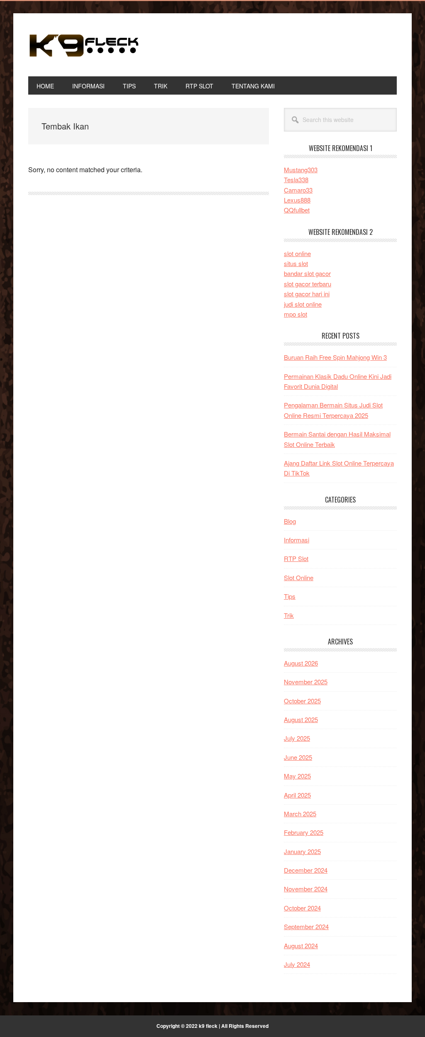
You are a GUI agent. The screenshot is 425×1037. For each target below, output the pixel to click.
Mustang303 (301, 169)
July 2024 (297, 964)
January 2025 (302, 851)
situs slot (296, 263)
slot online (297, 253)
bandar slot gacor (307, 273)
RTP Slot (296, 558)
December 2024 (305, 870)
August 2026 (301, 663)
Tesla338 (296, 179)
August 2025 (301, 719)
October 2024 (302, 907)
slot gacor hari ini (307, 293)
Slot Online (298, 577)
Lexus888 (297, 199)
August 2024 (301, 945)
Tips (290, 596)
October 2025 (302, 700)
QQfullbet (297, 209)
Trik (289, 615)
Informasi (296, 539)
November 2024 (305, 888)
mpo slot (295, 314)
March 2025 (300, 813)
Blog (290, 521)
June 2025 (298, 757)
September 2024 (306, 926)
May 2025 (297, 775)
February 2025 (303, 832)
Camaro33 (298, 189)
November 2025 (305, 681)
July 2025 (297, 738)
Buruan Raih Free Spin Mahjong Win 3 (335, 357)
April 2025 (297, 795)
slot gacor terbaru (307, 283)
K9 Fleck (84, 44)
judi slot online (303, 304)
